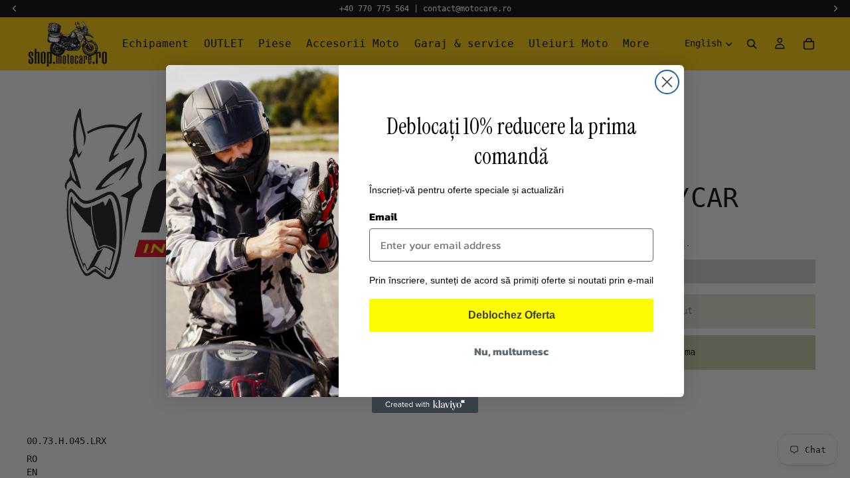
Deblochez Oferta (511, 315)
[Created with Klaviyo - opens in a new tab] (425, 405)
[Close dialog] (667, 82)
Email (383, 216)
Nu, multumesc (511, 351)
